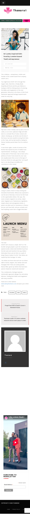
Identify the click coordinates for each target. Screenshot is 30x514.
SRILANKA (11, 292)
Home (8, 509)
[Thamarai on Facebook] (5, 363)
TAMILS (24, 292)
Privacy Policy (16, 509)
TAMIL (18, 292)
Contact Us (26, 509)
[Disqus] (15, 387)
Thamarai (8, 355)
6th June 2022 (9, 63)
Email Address (8, 484)
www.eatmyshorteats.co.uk (8, 283)
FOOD (11, 67)
